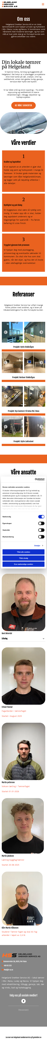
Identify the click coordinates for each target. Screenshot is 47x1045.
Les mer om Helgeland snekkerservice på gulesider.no (23, 1037)
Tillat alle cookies (23, 552)
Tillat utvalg (23, 558)
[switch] (41, 523)
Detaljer (37, 545)
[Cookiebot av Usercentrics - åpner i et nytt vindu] (34, 479)
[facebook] (23, 1001)
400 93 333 (8, 965)
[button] (39, 4)
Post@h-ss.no (8, 970)
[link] (43, 638)
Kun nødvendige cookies (23, 564)
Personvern (23, 1010)
